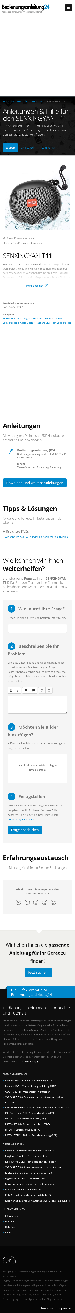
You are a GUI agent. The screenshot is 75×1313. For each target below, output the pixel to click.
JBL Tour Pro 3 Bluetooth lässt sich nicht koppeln (30, 1161)
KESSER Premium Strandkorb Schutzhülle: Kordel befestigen (37, 1107)
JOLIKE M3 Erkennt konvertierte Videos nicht (28, 1172)
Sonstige (37, 101)
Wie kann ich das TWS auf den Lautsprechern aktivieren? (37, 537)
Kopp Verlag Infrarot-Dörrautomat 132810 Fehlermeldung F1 (37, 1200)
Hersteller (22, 101)
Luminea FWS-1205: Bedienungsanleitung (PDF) (30, 1086)
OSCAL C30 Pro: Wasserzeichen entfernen (27, 1091)
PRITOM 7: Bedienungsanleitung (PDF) (25, 1118)
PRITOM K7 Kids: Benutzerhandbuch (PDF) (27, 1124)
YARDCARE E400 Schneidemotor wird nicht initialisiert (33, 1167)
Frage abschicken (25, 829)
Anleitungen (28, 147)
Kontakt (9, 1232)
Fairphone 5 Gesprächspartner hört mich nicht (30, 1183)
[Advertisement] (37, 56)
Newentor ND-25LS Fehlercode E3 (23, 1189)
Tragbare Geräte (32, 318)
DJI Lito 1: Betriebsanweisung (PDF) (23, 1129)
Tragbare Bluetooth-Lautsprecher (53, 322)
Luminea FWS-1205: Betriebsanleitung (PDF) (28, 1080)
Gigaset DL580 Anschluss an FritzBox (25, 1178)
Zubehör (47, 318)
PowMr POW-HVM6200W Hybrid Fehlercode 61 (30, 1150)
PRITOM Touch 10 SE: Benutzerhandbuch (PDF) (30, 1113)
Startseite (8, 101)
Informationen (12, 1215)
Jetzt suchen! (38, 972)
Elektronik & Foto (12, 318)
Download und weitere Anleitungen (34, 482)
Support (10, 147)
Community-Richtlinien (21, 819)
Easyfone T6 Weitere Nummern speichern (27, 1156)
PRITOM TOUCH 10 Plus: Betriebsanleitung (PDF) (31, 1135)
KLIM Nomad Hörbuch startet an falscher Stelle (30, 1195)
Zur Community (28, 1061)
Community (48, 147)
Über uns (10, 1221)
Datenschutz (48, 1308)
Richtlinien (10, 1226)
